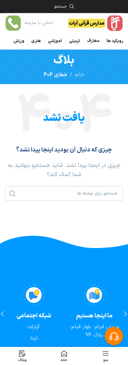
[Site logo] (95, 23)
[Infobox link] (29, 23)
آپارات (34, 327)
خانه (80, 75)
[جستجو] (12, 193)
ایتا (33, 338)
